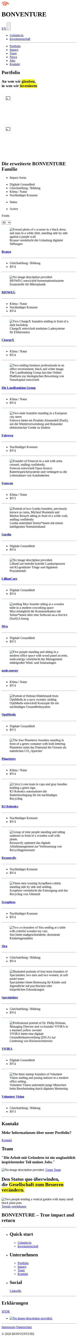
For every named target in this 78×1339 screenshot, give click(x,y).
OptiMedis (9, 714)
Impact (14, 49)
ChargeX (8, 340)
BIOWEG (8, 292)
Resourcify (9, 858)
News (13, 57)
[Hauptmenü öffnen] (8, 26)
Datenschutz (24, 1327)
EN (4, 28)
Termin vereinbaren (14, 1206)
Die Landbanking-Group (19, 387)
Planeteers (9, 758)
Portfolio (15, 46)
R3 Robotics (10, 806)
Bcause (6, 251)
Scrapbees (8, 902)
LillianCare (9, 578)
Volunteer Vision (13, 1096)
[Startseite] (5, 4)
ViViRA (7, 1048)
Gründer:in (16, 35)
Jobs (12, 60)
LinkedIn (15, 1291)
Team (13, 53)
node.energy (10, 670)
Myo (5, 626)
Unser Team (53, 1169)
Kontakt (15, 64)
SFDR (6, 1311)
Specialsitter (10, 997)
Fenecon (7, 483)
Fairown (7, 435)
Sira (4, 946)
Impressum (8, 1327)
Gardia (6, 534)
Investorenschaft (20, 39)
